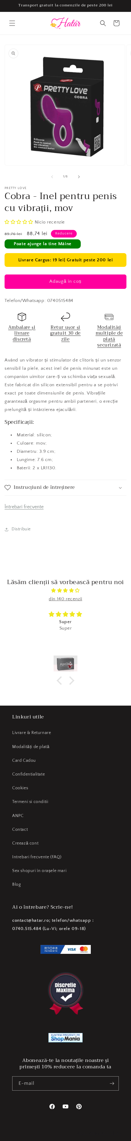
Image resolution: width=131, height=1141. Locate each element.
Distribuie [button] (21, 529)
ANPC (17, 815)
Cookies (20, 788)
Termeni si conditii (30, 801)
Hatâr (28, 1136)
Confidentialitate (28, 774)
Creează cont (25, 843)
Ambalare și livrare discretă (22, 333)
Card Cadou (24, 760)
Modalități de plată (30, 746)
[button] (12, 23)
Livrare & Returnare (31, 732)
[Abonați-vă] (112, 1083)
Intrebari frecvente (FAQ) (37, 857)
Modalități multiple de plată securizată (109, 336)
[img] (65, 590)
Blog (16, 884)
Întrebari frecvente (24, 507)
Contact (20, 829)
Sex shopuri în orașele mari (39, 870)
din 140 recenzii (65, 598)
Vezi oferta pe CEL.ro (98, 1133)
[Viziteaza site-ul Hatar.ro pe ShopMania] (65, 1039)
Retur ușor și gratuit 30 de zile (65, 333)
